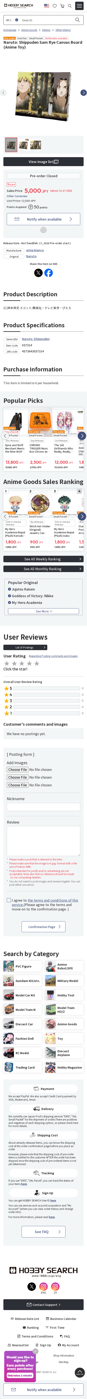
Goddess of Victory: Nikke (32, 595)
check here (72, 1122)
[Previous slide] (3, 93)
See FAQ (42, 1231)
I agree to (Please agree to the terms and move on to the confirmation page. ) (45, 904)
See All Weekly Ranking (42, 558)
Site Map (64, 1362)
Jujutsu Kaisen (23, 589)
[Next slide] (83, 93)
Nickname (15, 798)
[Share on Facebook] (48, 273)
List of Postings (24, 647)
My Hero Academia (27, 602)
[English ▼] (46, 5)
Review (13, 822)
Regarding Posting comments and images (53, 656)
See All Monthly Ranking (42, 568)
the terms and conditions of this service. (45, 902)
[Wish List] (55, 5)
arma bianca (35, 250)
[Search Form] (70, 6)
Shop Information (63, 1355)
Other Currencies (17, 196)
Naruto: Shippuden (36, 339)
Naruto (31, 256)
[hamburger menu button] (79, 6)
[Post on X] (38, 273)
